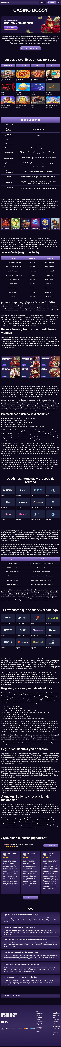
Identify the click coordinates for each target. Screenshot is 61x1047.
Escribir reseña (51, 845)
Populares (7, 65)
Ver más (30, 897)
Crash (36, 65)
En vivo (22, 65)
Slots (51, 65)
